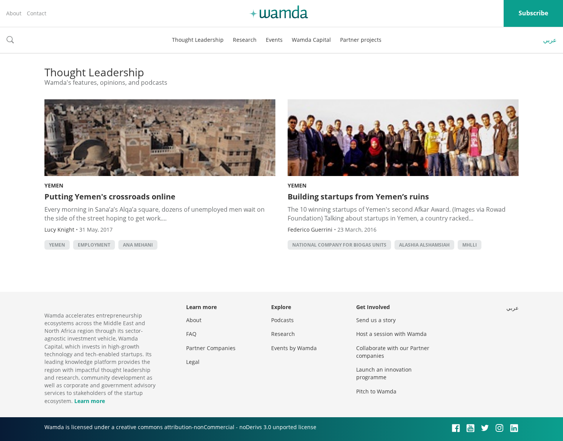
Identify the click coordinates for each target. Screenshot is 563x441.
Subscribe (533, 13)
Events (274, 39)
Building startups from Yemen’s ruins (358, 196)
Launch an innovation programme (384, 373)
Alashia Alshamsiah (424, 245)
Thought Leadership (198, 39)
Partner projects (360, 39)
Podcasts (282, 320)
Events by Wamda (294, 348)
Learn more (89, 401)
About (13, 13)
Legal (193, 361)
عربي (550, 40)
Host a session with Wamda (391, 333)
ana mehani (138, 245)
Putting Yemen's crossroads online (109, 196)
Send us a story (376, 320)
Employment (94, 245)
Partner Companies (211, 348)
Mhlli (469, 245)
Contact (36, 13)
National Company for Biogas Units (339, 245)
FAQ (191, 333)
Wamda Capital (311, 39)
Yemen (53, 185)
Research (245, 39)
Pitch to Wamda (376, 391)
